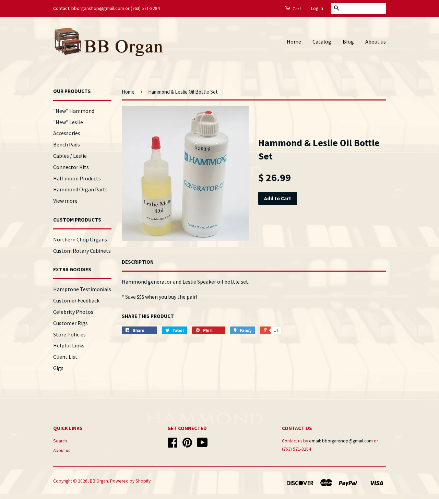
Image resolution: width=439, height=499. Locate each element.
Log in (317, 8)
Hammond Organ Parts (80, 189)
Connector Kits (71, 167)
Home (294, 41)
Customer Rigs (70, 323)
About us (375, 41)
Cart (296, 8)
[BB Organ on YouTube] (202, 445)
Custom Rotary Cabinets (82, 250)
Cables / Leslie (70, 155)
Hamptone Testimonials (82, 289)
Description (138, 262)
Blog (348, 41)
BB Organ (99, 481)
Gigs (58, 368)
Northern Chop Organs (80, 239)
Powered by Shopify (130, 481)
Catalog (321, 41)
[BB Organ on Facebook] (172, 445)
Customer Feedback (76, 300)
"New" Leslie (68, 122)
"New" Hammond (73, 110)
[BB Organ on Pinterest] (187, 445)
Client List (65, 356)
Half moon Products (77, 178)
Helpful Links (68, 345)
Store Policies (69, 334)
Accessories (66, 133)
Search (60, 441)
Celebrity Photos (73, 311)
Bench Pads (66, 144)
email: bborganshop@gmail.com (341, 441)
